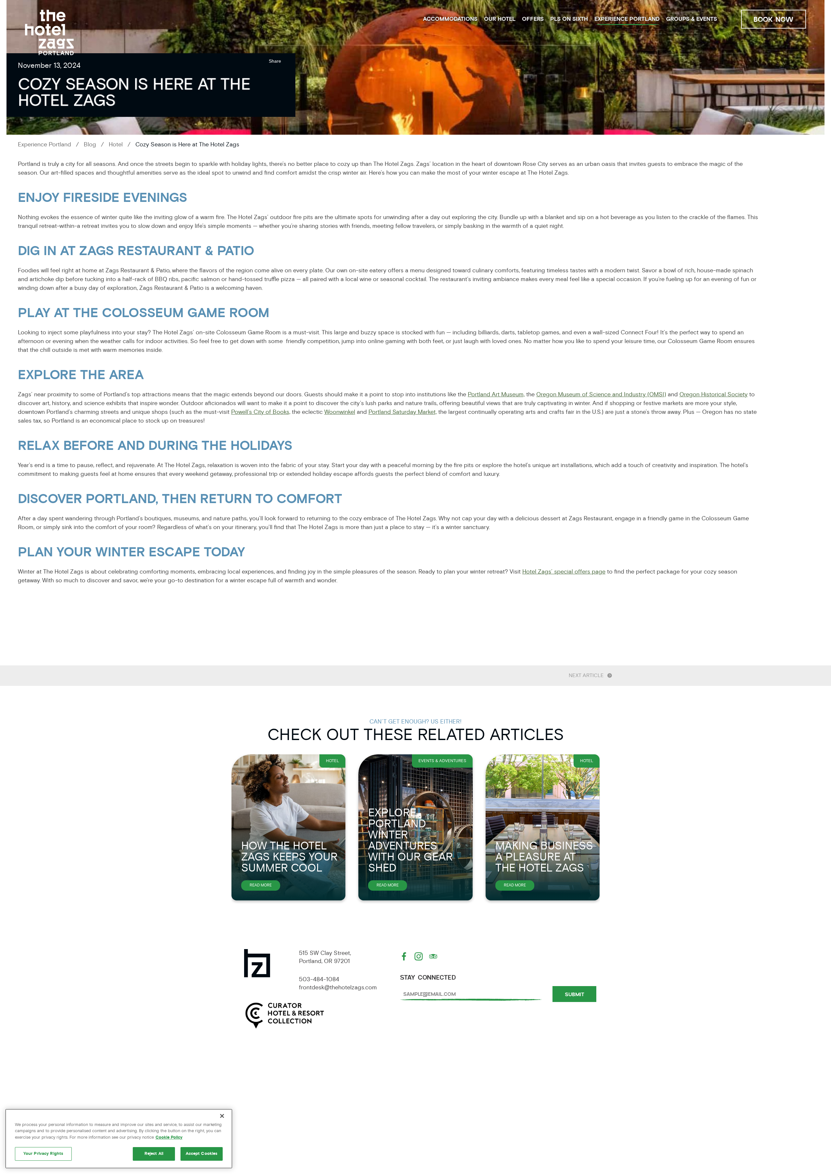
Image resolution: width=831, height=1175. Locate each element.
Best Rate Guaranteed (263, 1110)
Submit (574, 994)
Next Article (586, 675)
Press (430, 1095)
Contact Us (539, 1110)
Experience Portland (627, 19)
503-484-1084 (319, 979)
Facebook (405, 956)
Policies (336, 1095)
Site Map (435, 1110)
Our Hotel (499, 19)
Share (275, 61)
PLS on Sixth (569, 19)
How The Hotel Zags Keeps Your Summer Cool (289, 857)
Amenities (241, 1095)
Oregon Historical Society (713, 394)
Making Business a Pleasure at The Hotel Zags (544, 857)
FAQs (232, 1125)
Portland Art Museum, (496, 394)
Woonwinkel (339, 411)
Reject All (153, 1153)
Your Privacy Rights (43, 1153)
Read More (265, 887)
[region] (118, 1139)
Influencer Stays (450, 1125)
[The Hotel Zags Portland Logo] (49, 32)
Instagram (419, 956)
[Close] (222, 1116)
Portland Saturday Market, (402, 411)
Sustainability (543, 1095)
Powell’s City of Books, (260, 411)
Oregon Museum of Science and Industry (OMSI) (601, 394)
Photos (335, 1125)
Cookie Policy (168, 1137)
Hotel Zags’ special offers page (563, 571)
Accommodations (450, 19)
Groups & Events (691, 19)
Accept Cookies (202, 1153)
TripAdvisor (434, 956)
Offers (533, 19)
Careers (337, 1110)
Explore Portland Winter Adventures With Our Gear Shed (410, 840)
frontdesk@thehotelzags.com (338, 987)
